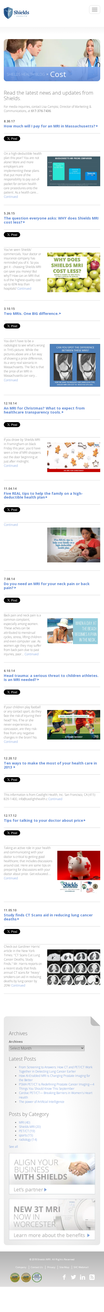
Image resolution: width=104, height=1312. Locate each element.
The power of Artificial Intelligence (41, 1102)
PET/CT (27, 1131)
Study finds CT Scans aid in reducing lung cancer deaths (48, 917)
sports (26, 1135)
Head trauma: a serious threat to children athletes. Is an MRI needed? (51, 677)
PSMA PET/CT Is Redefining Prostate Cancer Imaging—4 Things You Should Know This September (56, 1086)
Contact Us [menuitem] (37, 1267)
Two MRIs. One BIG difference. (31, 313)
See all (13, 1146)
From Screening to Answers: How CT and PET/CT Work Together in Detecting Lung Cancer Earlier (55, 1069)
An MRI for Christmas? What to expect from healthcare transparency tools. (44, 410)
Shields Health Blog (26, 74)
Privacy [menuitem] (51, 1267)
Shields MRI (30, 1127)
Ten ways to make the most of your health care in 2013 (50, 765)
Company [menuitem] (21, 1267)
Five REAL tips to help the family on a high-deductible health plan (43, 495)
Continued (11, 197)
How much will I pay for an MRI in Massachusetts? (49, 126)
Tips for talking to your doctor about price (43, 820)
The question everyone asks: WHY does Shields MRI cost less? (51, 220)
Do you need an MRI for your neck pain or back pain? (47, 585)
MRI (24, 1122)
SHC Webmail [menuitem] (81, 1267)
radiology (28, 1139)
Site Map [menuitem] (64, 1267)
